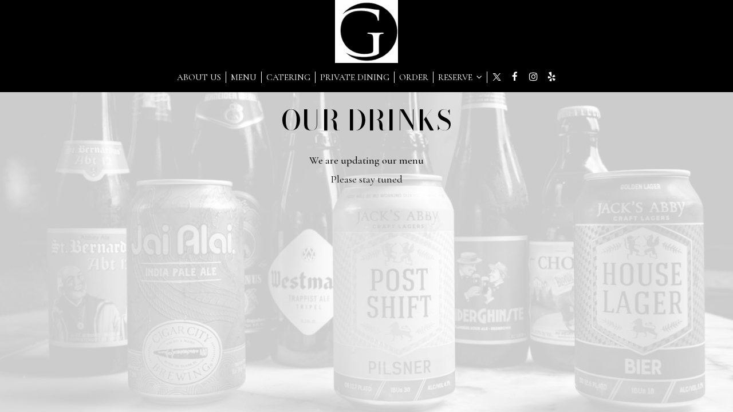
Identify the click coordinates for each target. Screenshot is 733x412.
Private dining (354, 77)
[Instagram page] (533, 77)
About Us (199, 77)
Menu (244, 77)
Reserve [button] (456, 77)
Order (413, 77)
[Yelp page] (551, 77)
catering (288, 77)
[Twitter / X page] (496, 77)
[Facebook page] (515, 77)
